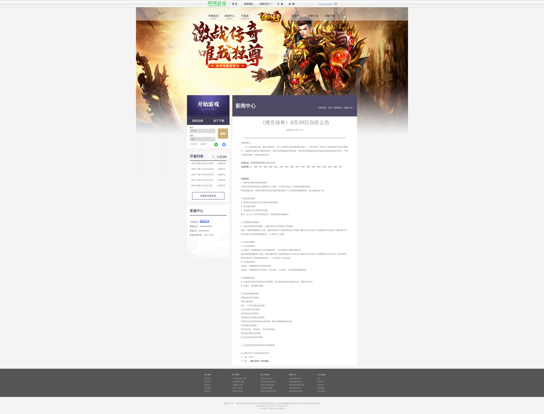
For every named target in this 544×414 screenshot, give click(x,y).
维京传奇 (207, 379)
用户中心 (320, 382)
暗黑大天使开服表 (267, 385)
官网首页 (213, 17)
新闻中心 (230, 17)
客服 (291, 4)
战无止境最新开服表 (268, 391)
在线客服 (320, 388)
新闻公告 (348, 108)
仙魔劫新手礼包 (295, 388)
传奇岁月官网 (237, 391)
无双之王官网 (237, 388)
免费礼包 (313, 17)
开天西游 (207, 382)
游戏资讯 (248, 4)
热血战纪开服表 (267, 388)
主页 (330, 108)
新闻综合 (338, 108)
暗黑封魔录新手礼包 (296, 385)
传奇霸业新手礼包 (296, 391)
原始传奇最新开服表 (268, 382)
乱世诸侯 (207, 388)
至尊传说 (207, 391)
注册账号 (203, 144)
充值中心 (297, 17)
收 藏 (330, 4)
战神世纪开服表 (267, 379)
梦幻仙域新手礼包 (296, 382)
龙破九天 (207, 385)
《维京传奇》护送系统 (259, 361)
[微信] (216, 145)
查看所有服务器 (208, 196)
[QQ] (224, 145)
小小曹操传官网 (238, 382)
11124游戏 (321, 391)
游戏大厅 (264, 4)
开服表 (245, 17)
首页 (234, 4)
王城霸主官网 (237, 385)
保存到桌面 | (323, 4)
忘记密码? (194, 144)
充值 (280, 4)
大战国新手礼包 (295, 379)
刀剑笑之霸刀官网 (239, 379)
